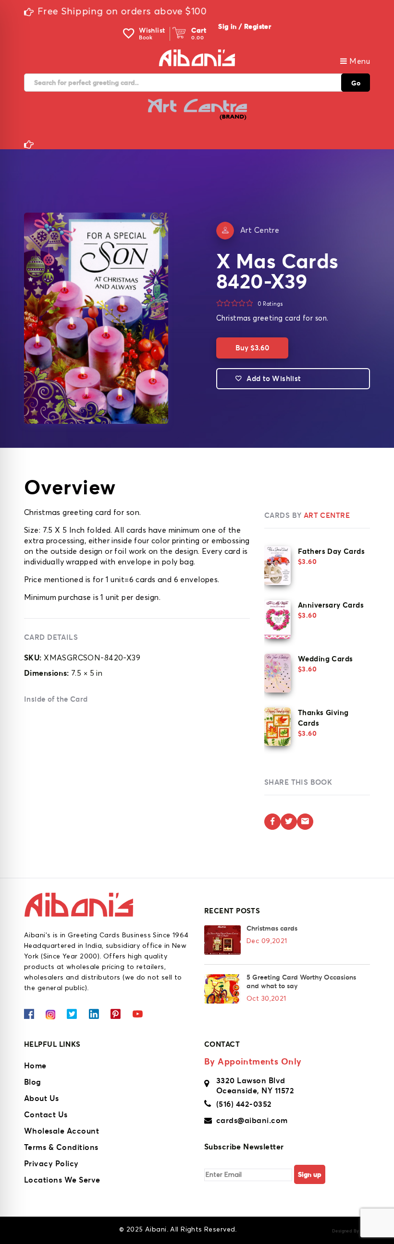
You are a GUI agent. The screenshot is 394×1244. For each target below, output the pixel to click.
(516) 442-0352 (244, 1104)
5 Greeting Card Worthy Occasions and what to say (301, 981)
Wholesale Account (61, 1131)
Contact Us (46, 1114)
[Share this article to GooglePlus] (305, 821)
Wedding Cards (325, 658)
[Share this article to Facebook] (272, 821)
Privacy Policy (51, 1163)
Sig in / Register (244, 26)
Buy (252, 347)
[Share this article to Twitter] (289, 821)
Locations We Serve (62, 1179)
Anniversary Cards (331, 605)
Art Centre (259, 230)
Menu (358, 61)
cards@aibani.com (252, 1120)
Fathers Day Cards (331, 551)
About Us (41, 1098)
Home (35, 1065)
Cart (198, 30)
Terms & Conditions (61, 1147)
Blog (32, 1082)
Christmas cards (271, 928)
